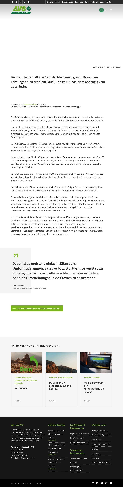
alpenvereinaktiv (105, 2)
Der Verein (96, 377)
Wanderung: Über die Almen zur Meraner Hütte (56, 434)
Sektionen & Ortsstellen (101, 435)
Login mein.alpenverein (79, 433)
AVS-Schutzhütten (30, 380)
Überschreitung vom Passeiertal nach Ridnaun (56, 462)
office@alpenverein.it (25, 458)
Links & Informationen (100, 444)
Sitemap (95, 448)
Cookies (95, 458)
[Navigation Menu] (111, 10)
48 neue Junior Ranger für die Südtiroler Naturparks (57, 448)
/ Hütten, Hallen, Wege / (23, 377)
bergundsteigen (30, 104)
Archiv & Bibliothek (65, 377)
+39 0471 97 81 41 (21, 455)
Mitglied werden (67, 2)
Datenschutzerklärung (101, 462)
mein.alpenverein (54, 2)
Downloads (79, 2)
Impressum (96, 453)
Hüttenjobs (19, 383)
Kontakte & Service (91, 2)
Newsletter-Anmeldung (79, 442)
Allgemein (18, 380)
